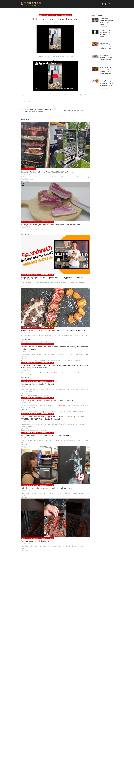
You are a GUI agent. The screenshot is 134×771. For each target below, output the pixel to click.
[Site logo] (31, 4)
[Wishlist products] (105, 4)
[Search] (102, 4)
